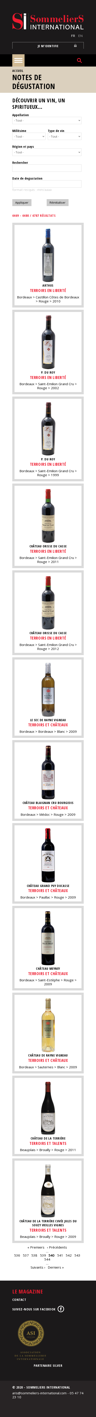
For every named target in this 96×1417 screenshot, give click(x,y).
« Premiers (35, 1247)
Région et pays (23, 146)
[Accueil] (48, 21)
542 (69, 1255)
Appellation (20, 115)
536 (17, 1255)
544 (47, 1259)
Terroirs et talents (47, 1143)
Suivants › (38, 1267)
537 (26, 1255)
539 (43, 1255)
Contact (19, 1299)
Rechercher (20, 162)
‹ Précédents (57, 1247)
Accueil (17, 71)
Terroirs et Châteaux (48, 724)
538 (34, 1255)
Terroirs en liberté (48, 290)
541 (60, 1255)
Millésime (19, 131)
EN (80, 35)
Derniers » (56, 1267)
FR (73, 35)
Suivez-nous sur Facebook (34, 1309)
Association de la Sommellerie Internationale (30, 1340)
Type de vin (56, 131)
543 (77, 1255)
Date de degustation (27, 178)
